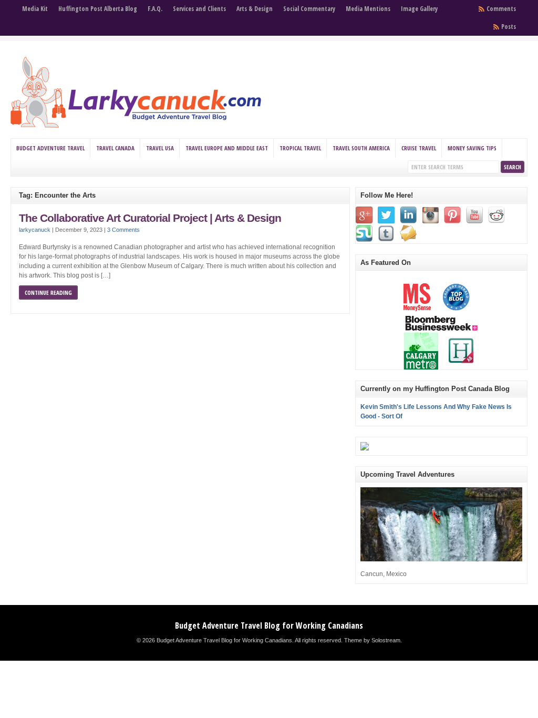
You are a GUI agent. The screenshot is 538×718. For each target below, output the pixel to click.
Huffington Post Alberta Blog (97, 8)
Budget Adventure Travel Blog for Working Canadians (269, 625)
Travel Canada (115, 148)
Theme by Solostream (372, 640)
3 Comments (123, 230)
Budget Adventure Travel (50, 148)
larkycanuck (34, 230)
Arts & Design (254, 8)
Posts (508, 26)
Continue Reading (48, 292)
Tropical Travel (300, 148)
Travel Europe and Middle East (226, 148)
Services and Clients (199, 8)
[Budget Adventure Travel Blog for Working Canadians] (136, 125)
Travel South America (361, 148)
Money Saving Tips (472, 148)
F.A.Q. (155, 8)
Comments (501, 8)
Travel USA (160, 148)
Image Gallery (419, 8)
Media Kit (35, 8)
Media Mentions (368, 8)
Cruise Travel (418, 148)
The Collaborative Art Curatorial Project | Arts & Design (150, 218)
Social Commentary (309, 8)
